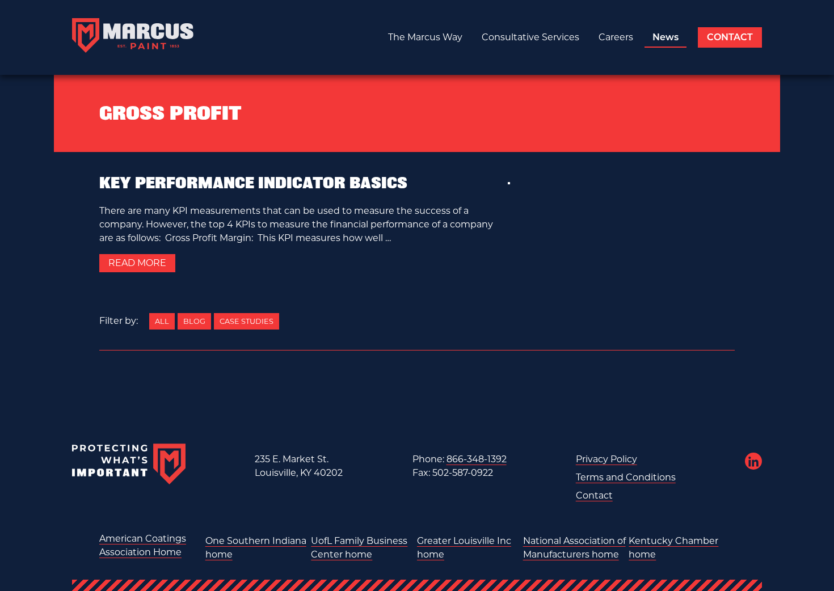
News (665, 37)
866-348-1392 (477, 459)
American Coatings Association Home (142, 545)
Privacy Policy (606, 459)
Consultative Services (530, 37)
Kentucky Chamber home (673, 547)
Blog (194, 321)
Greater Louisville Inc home (464, 547)
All (162, 321)
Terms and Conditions (626, 477)
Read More (137, 262)
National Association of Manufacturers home (574, 547)
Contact (730, 37)
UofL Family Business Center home (359, 547)
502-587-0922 (462, 472)
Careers (616, 37)
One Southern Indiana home (255, 547)
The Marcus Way (425, 37)
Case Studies (246, 321)
